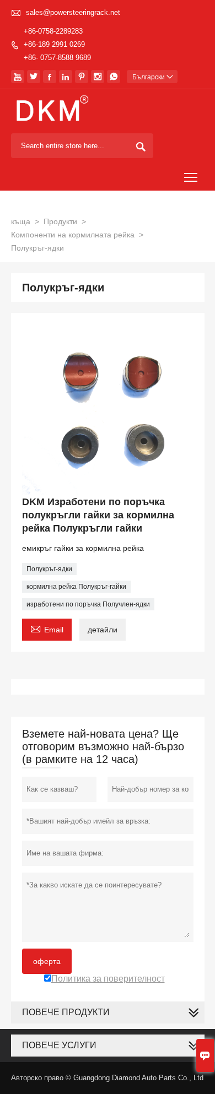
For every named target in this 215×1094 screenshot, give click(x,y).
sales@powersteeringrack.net (73, 12)
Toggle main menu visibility (191, 177)
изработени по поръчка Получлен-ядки (88, 604)
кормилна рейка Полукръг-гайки (76, 587)
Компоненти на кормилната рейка (73, 234)
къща (20, 221)
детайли (102, 629)
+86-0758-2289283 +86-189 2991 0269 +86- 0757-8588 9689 (57, 44)
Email (46, 628)
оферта (47, 961)
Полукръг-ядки (49, 569)
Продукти (60, 221)
